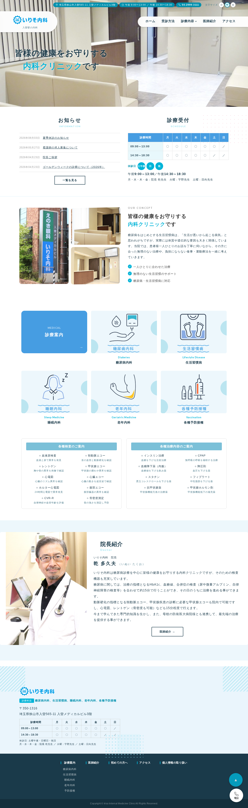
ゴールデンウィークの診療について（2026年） (74, 166)
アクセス (229, 21)
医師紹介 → (167, 631)
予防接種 (69, 790)
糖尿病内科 (70, 769)
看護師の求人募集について (60, 147)
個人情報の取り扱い (174, 762)
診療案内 (69, 762)
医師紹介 (209, 21)
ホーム (150, 21)
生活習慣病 (70, 774)
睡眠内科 (69, 779)
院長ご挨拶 (50, 157)
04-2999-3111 (190, 4)
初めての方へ (119, 762)
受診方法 (168, 21)
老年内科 (69, 785)
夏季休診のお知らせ (56, 137)
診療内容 (187, 21)
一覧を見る (70, 180)
